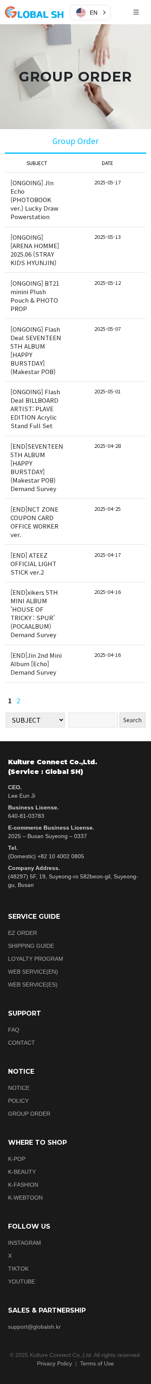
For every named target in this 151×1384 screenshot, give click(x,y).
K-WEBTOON (25, 1197)
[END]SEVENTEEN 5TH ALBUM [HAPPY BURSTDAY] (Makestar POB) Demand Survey (36, 467)
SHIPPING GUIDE (31, 946)
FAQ (13, 1030)
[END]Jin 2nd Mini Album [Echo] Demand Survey (36, 663)
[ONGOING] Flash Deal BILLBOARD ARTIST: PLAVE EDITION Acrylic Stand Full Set (35, 408)
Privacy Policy (54, 1363)
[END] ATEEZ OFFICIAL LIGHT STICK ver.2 (33, 563)
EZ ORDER (22, 933)
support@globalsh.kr (34, 1326)
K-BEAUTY (22, 1172)
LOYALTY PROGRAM (35, 958)
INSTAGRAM (24, 1243)
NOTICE (18, 1088)
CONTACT (21, 1042)
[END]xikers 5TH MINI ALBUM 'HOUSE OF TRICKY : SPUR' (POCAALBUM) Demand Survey (34, 613)
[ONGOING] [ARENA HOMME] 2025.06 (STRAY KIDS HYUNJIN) (34, 250)
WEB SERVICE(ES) (33, 984)
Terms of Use (97, 1363)
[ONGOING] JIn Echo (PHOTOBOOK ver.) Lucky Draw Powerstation (34, 199)
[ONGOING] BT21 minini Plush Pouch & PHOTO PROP (34, 296)
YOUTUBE (21, 1281)
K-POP (16, 1159)
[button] (90, 12)
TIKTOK (18, 1268)
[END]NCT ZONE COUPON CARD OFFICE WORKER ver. (34, 522)
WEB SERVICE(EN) (33, 971)
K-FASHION (23, 1184)
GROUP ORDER (29, 1113)
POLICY (18, 1101)
